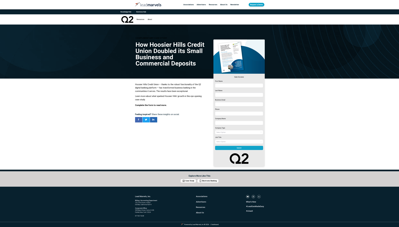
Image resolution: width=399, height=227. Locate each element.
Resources (213, 5)
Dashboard (215, 224)
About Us (223, 5)
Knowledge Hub (126, 12)
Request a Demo (256, 5)
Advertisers (201, 5)
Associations (188, 5)
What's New (251, 202)
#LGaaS (249, 211)
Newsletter (234, 5)
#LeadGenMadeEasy (255, 206)
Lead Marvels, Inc (198, 224)
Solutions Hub (141, 12)
